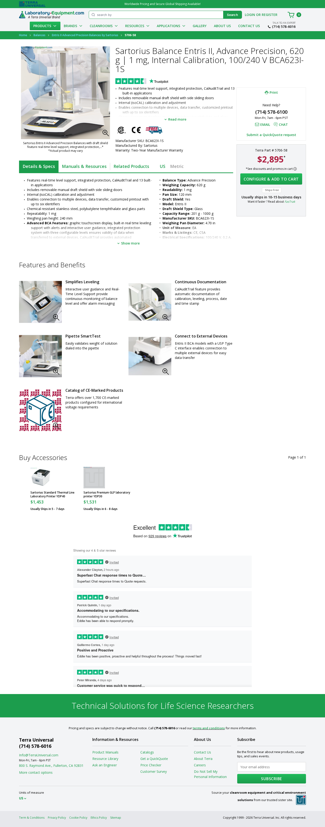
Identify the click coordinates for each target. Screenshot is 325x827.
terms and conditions (209, 728)
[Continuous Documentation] (149, 301)
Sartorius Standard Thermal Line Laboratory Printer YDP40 (52, 494)
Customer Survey (153, 771)
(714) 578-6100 (271, 112)
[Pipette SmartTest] (40, 356)
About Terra (203, 758)
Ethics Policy (99, 818)
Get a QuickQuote (154, 758)
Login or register (261, 14)
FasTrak (290, 202)
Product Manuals (105, 752)
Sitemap (115, 818)
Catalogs (147, 752)
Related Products (131, 166)
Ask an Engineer (104, 765)
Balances (39, 35)
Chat (283, 124)
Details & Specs (39, 166)
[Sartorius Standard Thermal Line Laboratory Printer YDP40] (41, 477)
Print (274, 92)
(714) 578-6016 (283, 26)
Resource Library (105, 758)
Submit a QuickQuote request (271, 134)
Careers (200, 765)
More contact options (36, 772)
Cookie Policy (78, 818)
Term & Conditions (31, 818)
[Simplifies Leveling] (40, 301)
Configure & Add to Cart (271, 179)
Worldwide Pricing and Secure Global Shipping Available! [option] (162, 4)
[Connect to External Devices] (149, 356)
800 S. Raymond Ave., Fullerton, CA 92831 (51, 765)
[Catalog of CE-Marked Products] (40, 410)
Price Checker (150, 765)
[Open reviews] (151, 81)
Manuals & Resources (84, 166)
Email (265, 124)
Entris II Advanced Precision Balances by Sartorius (85, 35)
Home (23, 35)
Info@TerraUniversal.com (38, 755)
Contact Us (249, 26)
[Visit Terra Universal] (32, 4)
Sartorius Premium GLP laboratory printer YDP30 (107, 494)
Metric (177, 166)
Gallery (200, 26)
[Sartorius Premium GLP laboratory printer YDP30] (94, 477)
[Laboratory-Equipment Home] (51, 14)
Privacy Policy (57, 818)
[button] (107, 134)
